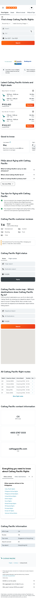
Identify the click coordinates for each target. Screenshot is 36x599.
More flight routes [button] (18, 396)
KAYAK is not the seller (9, 581)
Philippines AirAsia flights (11, 494)
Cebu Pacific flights (10, 489)
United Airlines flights (10, 496)
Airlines (16, 563)
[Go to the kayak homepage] (11, 8)
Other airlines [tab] (8, 476)
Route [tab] (4, 258)
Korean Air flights (9, 511)
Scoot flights (8, 501)
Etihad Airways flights (10, 503)
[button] (3, 8)
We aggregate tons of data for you (13, 584)
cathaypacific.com (18, 448)
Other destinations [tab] (20, 476)
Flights (10, 563)
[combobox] (19, 264)
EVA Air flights (8, 498)
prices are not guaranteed (9, 575)
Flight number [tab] (13, 258)
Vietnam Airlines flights (11, 513)
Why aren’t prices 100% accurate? (13, 587)
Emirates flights (9, 508)
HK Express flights (9, 506)
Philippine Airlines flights (11, 491)
